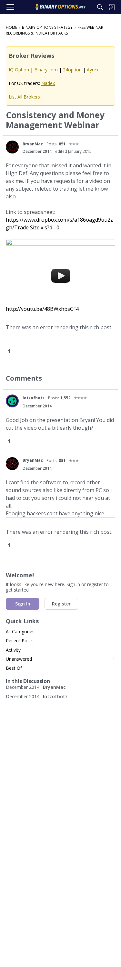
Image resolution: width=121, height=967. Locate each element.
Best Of (14, 668)
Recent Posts (20, 640)
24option (72, 70)
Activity (13, 650)
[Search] (100, 7)
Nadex (48, 83)
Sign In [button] (22, 604)
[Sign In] (111, 7)
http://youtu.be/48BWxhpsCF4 (42, 308)
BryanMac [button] (33, 144)
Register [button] (61, 604)
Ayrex (92, 70)
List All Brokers (24, 97)
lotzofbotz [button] (34, 398)
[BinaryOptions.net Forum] (60, 7)
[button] (12, 147)
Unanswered (60, 659)
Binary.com (46, 70)
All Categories (20, 631)
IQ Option (19, 70)
